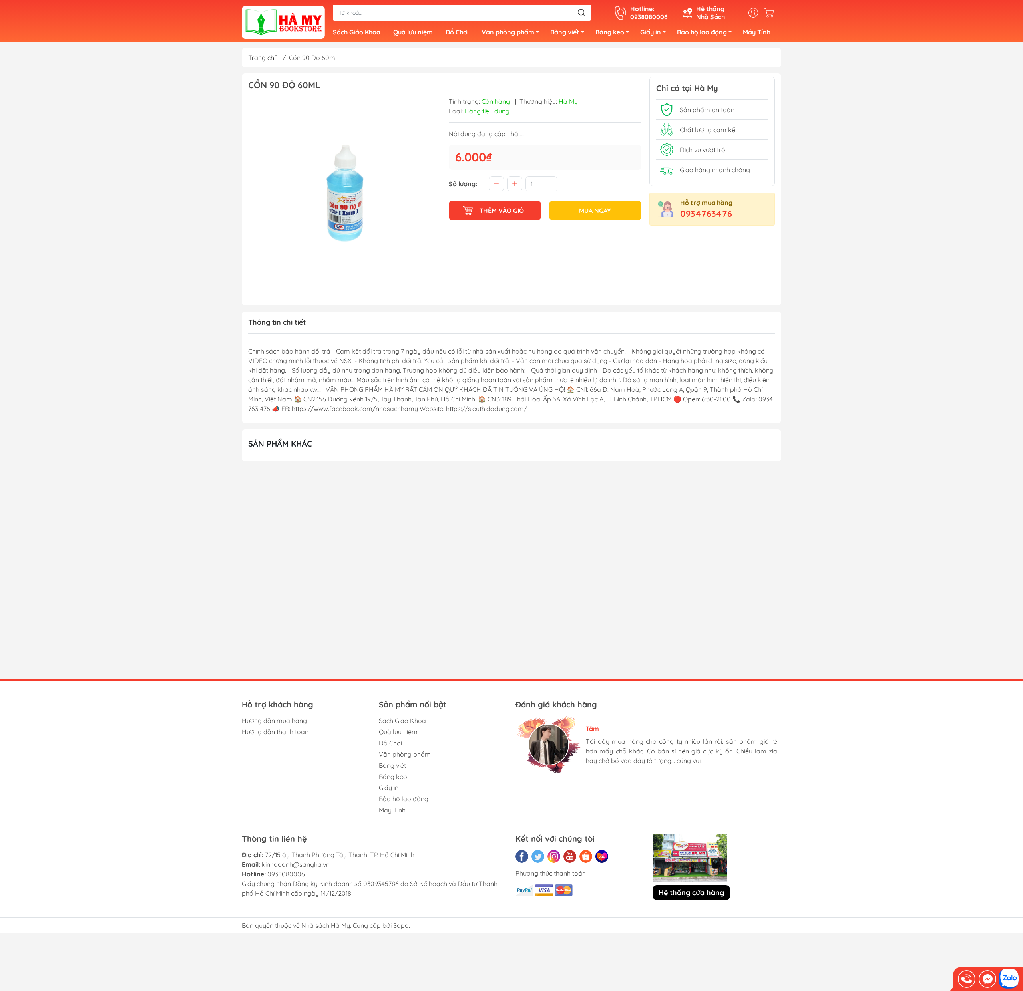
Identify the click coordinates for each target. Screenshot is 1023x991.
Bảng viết (564, 32)
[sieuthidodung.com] (283, 22)
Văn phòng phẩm (508, 32)
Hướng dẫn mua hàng (274, 721)
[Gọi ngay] (966, 979)
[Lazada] (601, 856)
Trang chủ (263, 58)
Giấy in (650, 32)
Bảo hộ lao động (702, 32)
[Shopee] (585, 856)
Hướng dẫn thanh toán (275, 732)
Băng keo (609, 32)
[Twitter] (537, 856)
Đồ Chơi (457, 32)
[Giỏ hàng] (771, 13)
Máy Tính (756, 32)
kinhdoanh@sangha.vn (296, 864)
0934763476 (706, 213)
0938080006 (286, 874)
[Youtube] (569, 856)
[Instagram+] (553, 856)
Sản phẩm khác (280, 444)
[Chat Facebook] (987, 979)
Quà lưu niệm (413, 32)
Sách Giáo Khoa (356, 32)
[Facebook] (521, 856)
